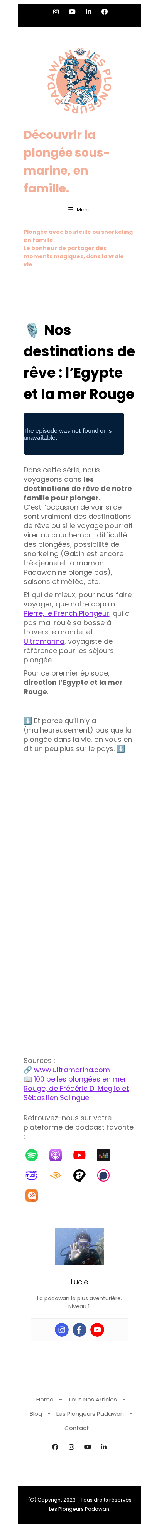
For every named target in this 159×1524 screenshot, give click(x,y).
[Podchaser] (107, 1175)
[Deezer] (107, 1155)
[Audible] (59, 1175)
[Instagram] (62, 1330)
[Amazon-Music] (35, 1175)
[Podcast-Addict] (35, 1195)
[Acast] (83, 1175)
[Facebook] (79, 1330)
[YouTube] (83, 1155)
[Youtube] (97, 1330)
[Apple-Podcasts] (59, 1155)
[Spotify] (35, 1155)
